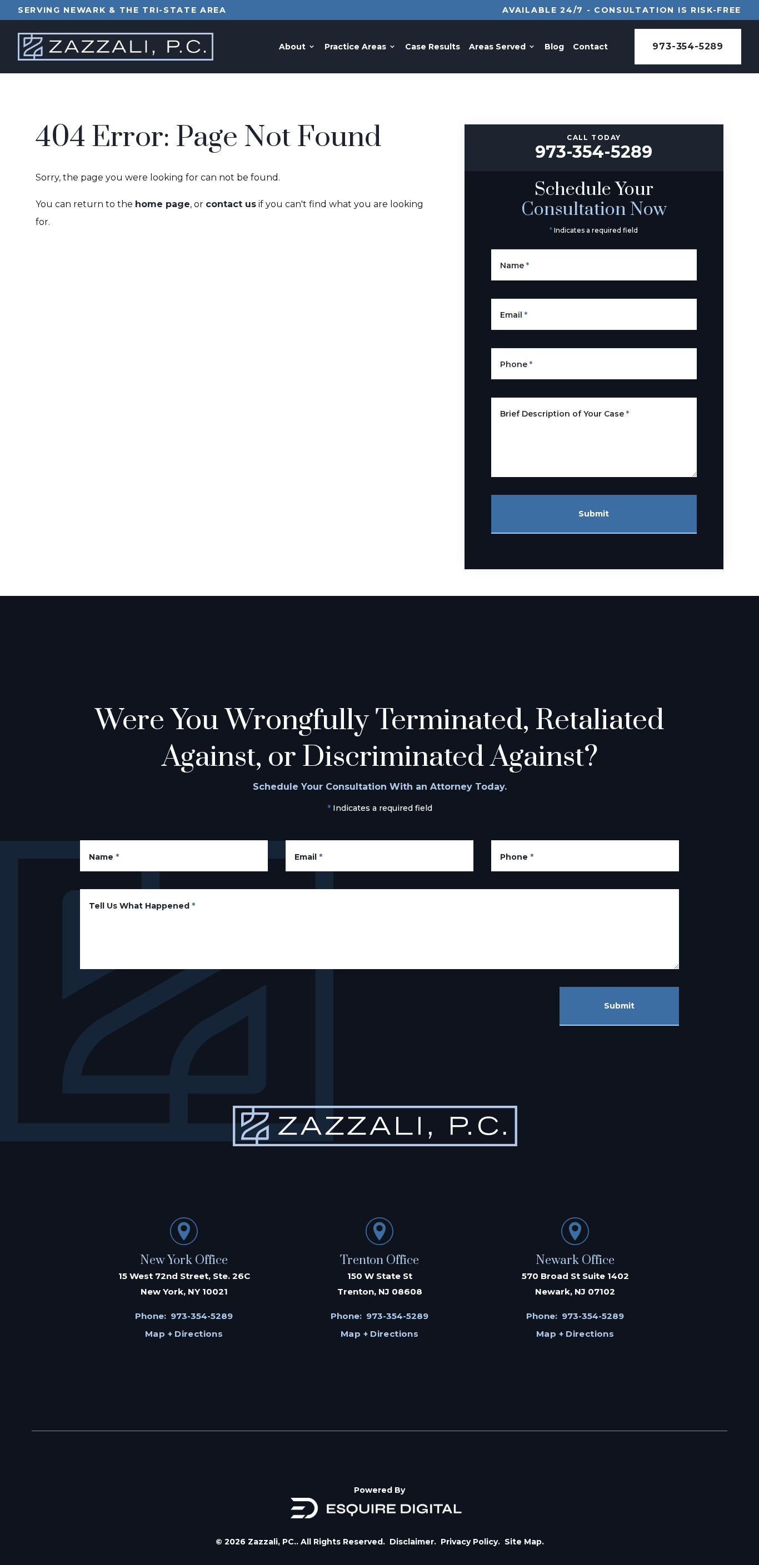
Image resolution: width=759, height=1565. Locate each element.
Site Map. (524, 1542)
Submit (593, 514)
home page (162, 204)
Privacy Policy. (470, 1542)
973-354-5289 (687, 46)
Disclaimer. (413, 1542)
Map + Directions (184, 1333)
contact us (231, 204)
